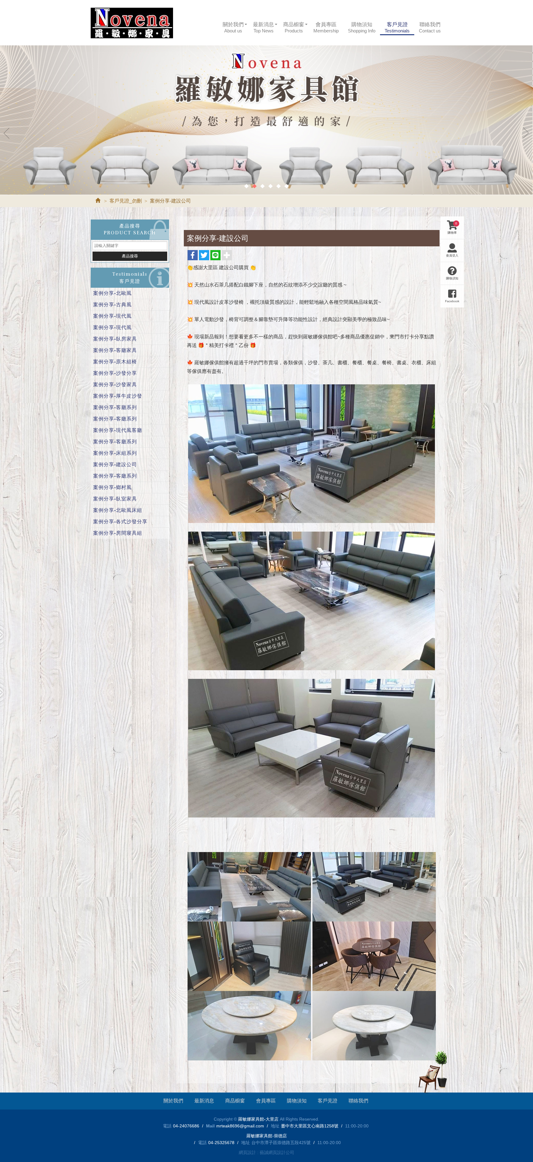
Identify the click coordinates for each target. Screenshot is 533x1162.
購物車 (452, 228)
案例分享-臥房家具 (115, 338)
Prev (6, 133)
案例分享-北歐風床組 (117, 510)
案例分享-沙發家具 (115, 384)
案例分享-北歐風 (112, 293)
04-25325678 (221, 1142)
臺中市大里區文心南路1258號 (309, 1125)
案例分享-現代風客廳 (117, 430)
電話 (167, 1125)
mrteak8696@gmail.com (240, 1125)
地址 (275, 1125)
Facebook (452, 301)
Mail (210, 1125)
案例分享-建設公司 (115, 464)
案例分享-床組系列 (115, 453)
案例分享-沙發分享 (115, 373)
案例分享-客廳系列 (115, 407)
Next (526, 133)
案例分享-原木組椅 (115, 361)
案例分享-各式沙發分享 (120, 521)
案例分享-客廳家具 (115, 350)
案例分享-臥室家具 (115, 498)
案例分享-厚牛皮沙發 (117, 396)
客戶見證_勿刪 (125, 200)
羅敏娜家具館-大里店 (132, 23)
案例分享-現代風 (112, 316)
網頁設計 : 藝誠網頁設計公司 (266, 1152)
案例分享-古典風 (112, 304)
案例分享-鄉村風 (112, 487)
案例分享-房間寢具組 (117, 533)
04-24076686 (186, 1125)
